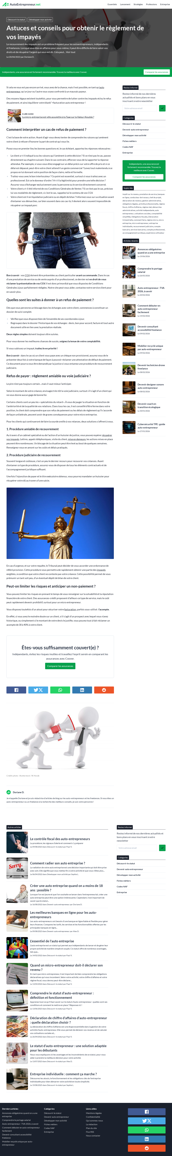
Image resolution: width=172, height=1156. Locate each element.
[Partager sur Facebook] (16, 690)
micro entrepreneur (140, 223)
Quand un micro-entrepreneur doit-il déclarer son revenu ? (66, 967)
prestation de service (148, 194)
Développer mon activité (40, 19)
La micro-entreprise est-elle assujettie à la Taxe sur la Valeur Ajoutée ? (58, 117)
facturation (70, 609)
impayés (101, 569)
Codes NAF (128, 147)
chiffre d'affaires (134, 207)
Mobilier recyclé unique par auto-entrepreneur (150, 347)
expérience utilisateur (155, 233)
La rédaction (91, 1124)
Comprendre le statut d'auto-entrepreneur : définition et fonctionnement (62, 995)
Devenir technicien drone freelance (151, 367)
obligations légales (130, 204)
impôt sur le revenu (131, 194)
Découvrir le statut (16, 19)
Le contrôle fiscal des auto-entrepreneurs (60, 839)
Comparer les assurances (156, 72)
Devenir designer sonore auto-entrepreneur (151, 386)
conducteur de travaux (139, 197)
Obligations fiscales (139, 217)
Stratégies (138, 4)
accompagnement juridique (134, 233)
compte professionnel (156, 229)
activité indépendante (145, 210)
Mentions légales (94, 1113)
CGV (27, 275)
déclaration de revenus (132, 200)
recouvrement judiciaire (143, 226)
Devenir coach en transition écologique (149, 405)
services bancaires (138, 229)
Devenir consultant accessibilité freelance (150, 328)
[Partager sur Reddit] (104, 690)
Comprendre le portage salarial (150, 270)
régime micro (152, 220)
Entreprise (165, 4)
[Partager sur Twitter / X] (38, 690)
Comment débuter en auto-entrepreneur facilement (149, 309)
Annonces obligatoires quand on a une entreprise (151, 251)
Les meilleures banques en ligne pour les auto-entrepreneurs (63, 915)
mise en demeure (77, 439)
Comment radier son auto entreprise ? (57, 863)
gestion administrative (151, 200)
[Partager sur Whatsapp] (60, 690)
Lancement (125, 4)
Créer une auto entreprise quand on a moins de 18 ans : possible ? (66, 888)
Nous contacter (93, 1135)
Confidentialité (93, 1116)
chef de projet (155, 197)
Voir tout (70, 52)
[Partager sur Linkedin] (82, 690)
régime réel (147, 207)
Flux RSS (90, 1132)
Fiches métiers (130, 141)
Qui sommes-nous (94, 1120)
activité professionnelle (148, 204)
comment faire (140, 220)
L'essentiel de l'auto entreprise (52, 941)
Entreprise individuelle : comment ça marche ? (63, 1074)
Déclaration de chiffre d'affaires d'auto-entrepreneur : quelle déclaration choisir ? (68, 1020)
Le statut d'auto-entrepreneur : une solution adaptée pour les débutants (68, 1048)
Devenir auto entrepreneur (136, 129)
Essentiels (112, 4)
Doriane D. (29, 57)
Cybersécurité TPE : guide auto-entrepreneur (151, 426)
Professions (151, 4)
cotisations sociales (143, 213)
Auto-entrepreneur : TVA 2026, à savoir (151, 289)
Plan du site (91, 1128)
